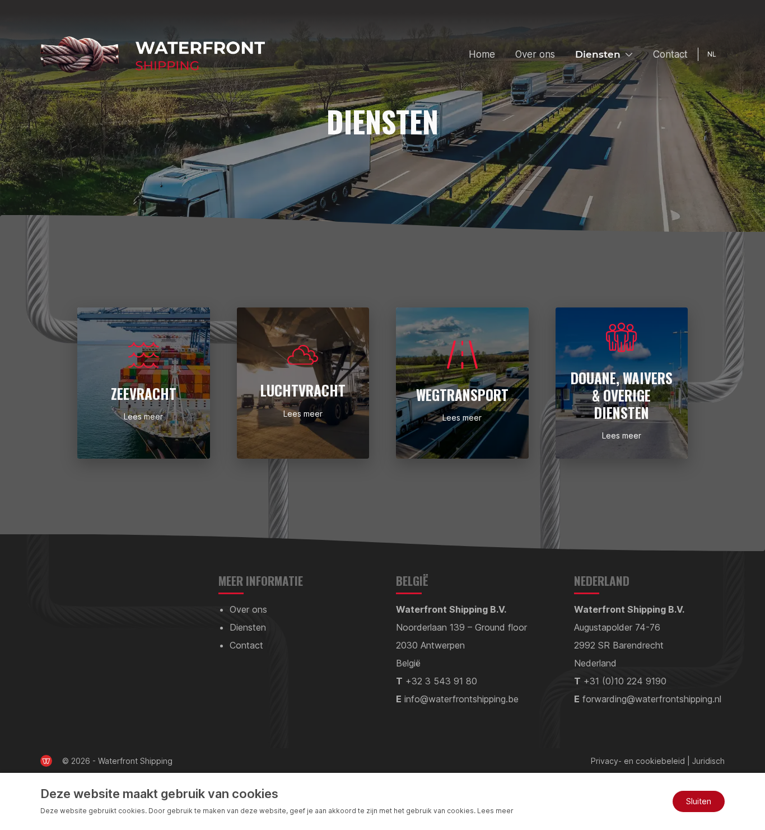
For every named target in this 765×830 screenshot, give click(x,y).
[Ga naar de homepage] (152, 54)
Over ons (535, 54)
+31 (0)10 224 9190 (625, 681)
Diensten (598, 54)
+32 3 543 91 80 (441, 681)
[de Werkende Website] (46, 761)
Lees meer (143, 416)
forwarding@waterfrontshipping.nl (651, 699)
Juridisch (708, 761)
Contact (670, 54)
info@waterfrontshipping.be (461, 699)
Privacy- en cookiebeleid (638, 761)
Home (482, 54)
